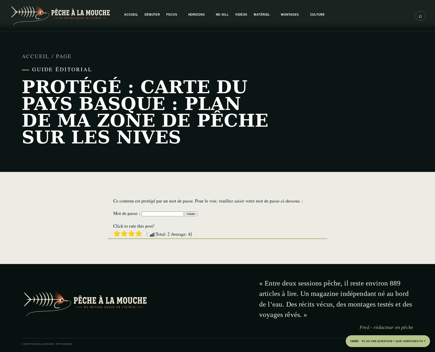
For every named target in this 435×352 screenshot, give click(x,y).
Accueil (36, 56)
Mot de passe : (127, 213)
